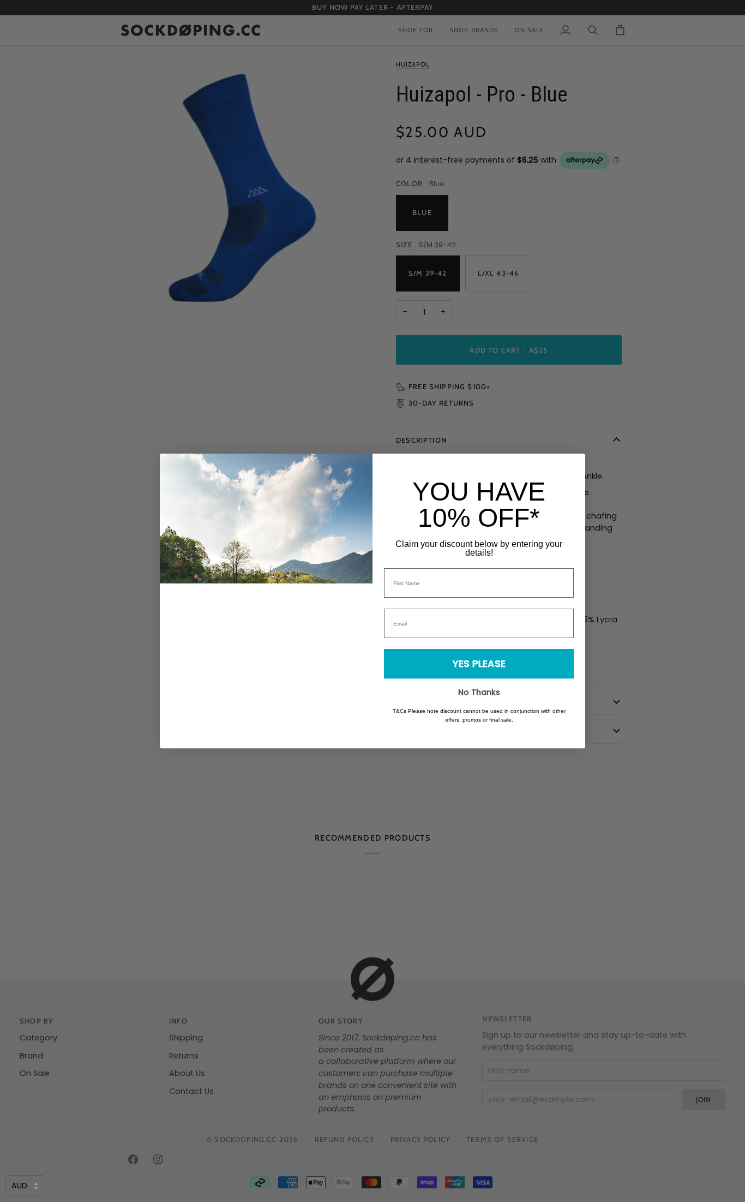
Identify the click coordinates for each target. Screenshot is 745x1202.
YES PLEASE (479, 663)
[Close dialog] (571, 467)
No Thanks (479, 692)
